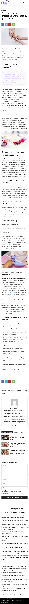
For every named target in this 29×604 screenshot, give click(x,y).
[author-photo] (14, 406)
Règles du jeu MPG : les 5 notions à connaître (12, 517)
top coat (20, 311)
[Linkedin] (16, 425)
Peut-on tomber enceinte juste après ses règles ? (13, 515)
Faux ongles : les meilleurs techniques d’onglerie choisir (7, 392)
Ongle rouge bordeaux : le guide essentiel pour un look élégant (18, 437)
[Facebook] (2, 24)
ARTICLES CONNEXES (7, 432)
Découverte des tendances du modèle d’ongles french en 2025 (18, 444)
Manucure (8, 8)
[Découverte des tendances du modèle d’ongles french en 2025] (5, 444)
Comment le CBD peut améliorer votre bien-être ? (13, 512)
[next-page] (5, 457)
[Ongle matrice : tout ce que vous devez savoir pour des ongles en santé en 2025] (5, 452)
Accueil (2, 8)
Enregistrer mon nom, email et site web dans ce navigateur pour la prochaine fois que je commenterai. (13, 491)
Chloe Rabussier (6, 21)
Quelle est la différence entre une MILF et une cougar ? (15, 536)
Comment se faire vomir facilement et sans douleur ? (14, 524)
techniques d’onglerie (18, 158)
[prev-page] (2, 457)
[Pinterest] (9, 24)
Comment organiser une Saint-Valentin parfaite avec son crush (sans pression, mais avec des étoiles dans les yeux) (14, 557)
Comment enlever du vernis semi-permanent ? (21, 391)
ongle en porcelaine (10, 292)
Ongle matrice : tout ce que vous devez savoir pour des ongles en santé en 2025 (17, 451)
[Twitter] (6, 24)
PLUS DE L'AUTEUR (18, 432)
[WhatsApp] (13, 24)
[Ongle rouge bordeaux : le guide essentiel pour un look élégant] (5, 437)
